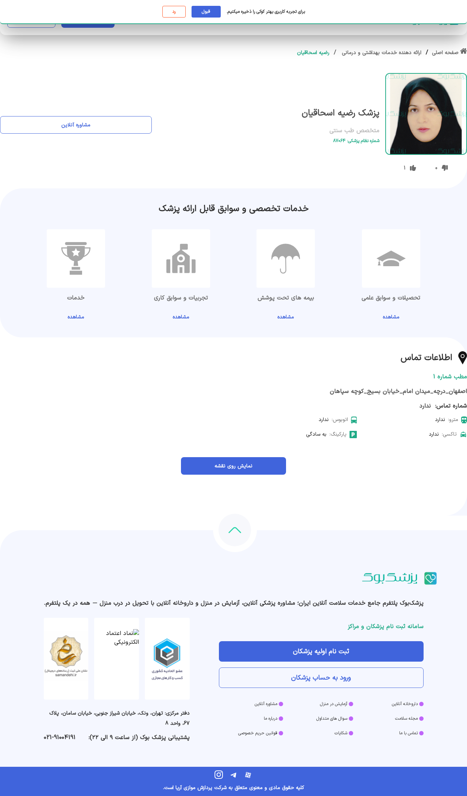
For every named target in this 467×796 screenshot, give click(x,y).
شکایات (341, 733)
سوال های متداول (331, 718)
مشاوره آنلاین (75, 125)
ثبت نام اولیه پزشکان (321, 652)
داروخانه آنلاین (405, 704)
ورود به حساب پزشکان (321, 678)
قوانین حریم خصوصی (257, 733)
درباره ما (270, 718)
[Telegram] (233, 774)
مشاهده (391, 317)
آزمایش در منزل (333, 704)
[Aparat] (248, 774)
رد (173, 11)
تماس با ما (408, 733)
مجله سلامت (406, 718)
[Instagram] (219, 774)
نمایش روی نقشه (233, 466)
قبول (206, 11)
